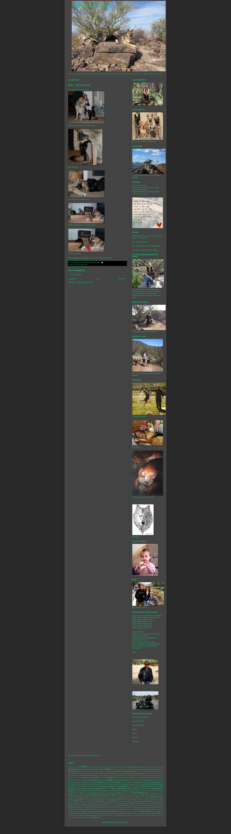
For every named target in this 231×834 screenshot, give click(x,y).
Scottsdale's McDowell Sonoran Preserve (84, 809)
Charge (156, 775)
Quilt (152, 805)
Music (123, 799)
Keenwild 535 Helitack (95, 793)
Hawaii (116, 786)
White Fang (114, 815)
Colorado (110, 777)
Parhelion (119, 803)
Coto (115, 778)
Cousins (132, 778)
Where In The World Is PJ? (101, 815)
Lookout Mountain (79, 795)
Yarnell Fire (71, 817)
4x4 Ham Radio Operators (106, 767)
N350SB (96, 801)
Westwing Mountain (86, 815)
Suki (86, 264)
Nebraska (131, 801)
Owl (111, 803)
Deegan (93, 780)
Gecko (132, 782)
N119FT (157, 799)
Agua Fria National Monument (151, 767)
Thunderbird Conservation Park (77, 813)
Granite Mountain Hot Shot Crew (98, 784)
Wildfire (127, 815)
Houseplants (90, 789)
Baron (142, 769)
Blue (100, 771)
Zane (96, 817)
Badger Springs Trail (134, 769)
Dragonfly (125, 780)
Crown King (138, 777)
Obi (93, 803)
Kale (78, 793)
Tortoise (98, 813)
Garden (123, 782)
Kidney (114, 793)
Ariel (102, 769)
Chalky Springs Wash (148, 775)
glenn (161, 782)
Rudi (98, 807)
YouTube (135, 737)
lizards (70, 795)
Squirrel (70, 811)
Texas (153, 811)
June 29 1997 (72, 793)
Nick (76, 803)
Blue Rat (105, 771)
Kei (103, 793)
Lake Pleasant (138, 793)
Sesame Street (111, 809)
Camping (73, 775)
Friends (118, 782)
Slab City (130, 809)
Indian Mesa (107, 789)
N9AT (116, 801)
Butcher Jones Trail (122, 773)
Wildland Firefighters (136, 815)
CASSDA (96, 775)
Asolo (126, 769)
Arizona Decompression (117, 769)
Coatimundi (102, 777)
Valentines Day (149, 813)
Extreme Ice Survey (79, 782)
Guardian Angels (140, 784)
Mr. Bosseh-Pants (99, 799)
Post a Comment (75, 275)
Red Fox (83, 807)
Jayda (77, 791)
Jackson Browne (143, 789)
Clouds (96, 777)
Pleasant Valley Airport (110, 805)
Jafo (150, 789)
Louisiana (87, 795)
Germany (142, 782)
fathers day (92, 782)
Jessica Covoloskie (88, 791)
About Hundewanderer (122, 767)
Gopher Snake (84, 784)
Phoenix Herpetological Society (143, 803)
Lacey (126, 793)
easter (138, 780)
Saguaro (115, 807)
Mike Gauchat (107, 797)
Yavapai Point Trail (81, 817)
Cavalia (114, 775)
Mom (137, 797)
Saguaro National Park (140, 807)
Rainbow (70, 807)
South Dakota (159, 809)
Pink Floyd (77, 805)
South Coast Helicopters (146, 809)
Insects (114, 789)
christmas (84, 778)
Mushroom (117, 799)
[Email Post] (102, 262)
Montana (142, 797)
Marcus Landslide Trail (122, 795)
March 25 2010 (109, 795)
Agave (141, 767)
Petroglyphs (126, 803)
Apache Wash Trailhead (92, 769)
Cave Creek (120, 775)
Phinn (132, 803)
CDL (140, 775)
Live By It (160, 793)
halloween (71, 786)
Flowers (99, 782)
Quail (148, 805)
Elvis (154, 780)
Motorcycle (81, 799)
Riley (91, 807)
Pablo (114, 803)
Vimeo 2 (134, 733)
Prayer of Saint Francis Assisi (138, 805)
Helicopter (122, 786)
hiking (149, 786)
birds (70, 771)
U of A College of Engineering (114, 813)
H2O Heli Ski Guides (152, 784)
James (70, 790)
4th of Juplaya (92, 767)
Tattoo (136, 811)
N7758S (107, 801)
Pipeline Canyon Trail (89, 805)
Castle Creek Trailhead (105, 775)
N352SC (102, 801)
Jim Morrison (103, 791)
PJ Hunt (100, 805)
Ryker (102, 807)
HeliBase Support (138, 725)
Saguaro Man (130, 807)
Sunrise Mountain (105, 811)
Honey (157, 786)
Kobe (118, 793)
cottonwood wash (123, 778)
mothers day (72, 799)
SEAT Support (102, 809)
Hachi (161, 784)
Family (87, 782)
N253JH (81, 801)
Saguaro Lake (121, 807)
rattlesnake (77, 807)
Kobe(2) (122, 793)
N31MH (86, 801)
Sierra (117, 809)
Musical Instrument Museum (133, 799)
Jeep (81, 791)
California (140, 773)
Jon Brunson (133, 791)
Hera (144, 786)
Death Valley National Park (83, 780)
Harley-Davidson (108, 786)
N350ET (91, 801)
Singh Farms (124, 809)
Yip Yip (88, 817)
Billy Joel (160, 769)
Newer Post (73, 279)
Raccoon (156, 805)
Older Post (122, 279)
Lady (130, 793)
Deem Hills (100, 780)
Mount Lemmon (89, 799)
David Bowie (148, 778)
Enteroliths (159, 780)
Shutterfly (136, 741)
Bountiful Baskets (131, 771)
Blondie (96, 771)
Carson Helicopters (87, 775)
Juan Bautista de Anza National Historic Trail (150, 791)
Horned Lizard (75, 789)
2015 (78, 767)
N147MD (70, 801)
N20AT (76, 801)
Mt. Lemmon (109, 799)
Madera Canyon (97, 795)
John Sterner (125, 791)
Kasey (82, 793)
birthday (75, 771)
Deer (105, 780)
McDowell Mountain (145, 795)
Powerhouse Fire (123, 805)
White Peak (120, 815)
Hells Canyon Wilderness (134, 786)
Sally (148, 807)
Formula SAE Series (109, 782)
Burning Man (103, 773)
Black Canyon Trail (87, 771)
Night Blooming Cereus (85, 803)
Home (97, 279)
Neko (82, 264)
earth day (132, 780)
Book (122, 771)
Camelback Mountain (150, 773)
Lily (149, 793)
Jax (75, 791)
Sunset (114, 811)
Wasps (77, 815)
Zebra (100, 817)
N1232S (161, 799)
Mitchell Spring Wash (119, 797)
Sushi (118, 811)
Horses (83, 789)
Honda (153, 786)
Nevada (140, 801)
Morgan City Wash (156, 797)
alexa (83, 769)
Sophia (136, 809)
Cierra (90, 778)
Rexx (87, 807)
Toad (89, 813)
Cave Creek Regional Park (132, 775)
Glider (70, 784)
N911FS (112, 801)
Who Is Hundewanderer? (140, 717)
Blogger (126, 822)
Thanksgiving (159, 811)
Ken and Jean (108, 793)
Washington (71, 815)
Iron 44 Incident (132, 789)
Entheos (70, 782)
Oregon (107, 803)
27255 (76, 264)
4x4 (97, 767)
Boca (118, 771)
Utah (138, 813)
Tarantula (130, 811)
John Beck (117, 791)
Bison (80, 771)
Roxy (94, 807)
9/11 (115, 767)
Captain (78, 775)
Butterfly (132, 773)
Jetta (97, 791)
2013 (75, 767)
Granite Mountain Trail (115, 784)
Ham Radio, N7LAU (138, 721)
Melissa (79, 797)
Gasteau (128, 782)
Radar (161, 805)
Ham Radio (78, 786)
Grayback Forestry (128, 784)
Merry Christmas (97, 797)
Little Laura (153, 793)
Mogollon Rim (131, 797)
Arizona (107, 769)
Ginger (156, 782)
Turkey (103, 813)
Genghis (137, 782)
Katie (85, 793)
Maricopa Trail (134, 795)
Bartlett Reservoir (150, 769)
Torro (93, 813)
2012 (72, 767)
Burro (110, 773)
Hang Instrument (86, 786)
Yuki (91, 817)
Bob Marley (112, 771)
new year (154, 801)
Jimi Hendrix (111, 791)
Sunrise (95, 811)
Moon (147, 797)
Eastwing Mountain (146, 780)
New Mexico (147, 801)
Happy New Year (96, 786)
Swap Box (123, 811)
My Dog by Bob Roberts (147, 799)
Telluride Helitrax (144, 811)
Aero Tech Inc (134, 767)
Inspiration (121, 788)
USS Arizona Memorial (130, 813)
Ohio (96, 803)
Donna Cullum (117, 780)
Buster (114, 773)
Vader (142, 813)
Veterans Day (158, 813)
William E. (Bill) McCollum (150, 815)
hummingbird (99, 789)
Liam (146, 793)
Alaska (78, 769)
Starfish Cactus (78, 811)
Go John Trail (76, 784)
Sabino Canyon (108, 807)
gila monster (150, 782)
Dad (143, 777)
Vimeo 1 (134, 729)
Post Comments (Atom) (85, 282)
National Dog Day (124, 801)
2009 (69, 767)
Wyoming (160, 815)
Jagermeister (157, 788)
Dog (79, 264)
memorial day (86, 797)
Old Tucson (101, 803)
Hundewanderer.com (92, 5)
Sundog (90, 811)
